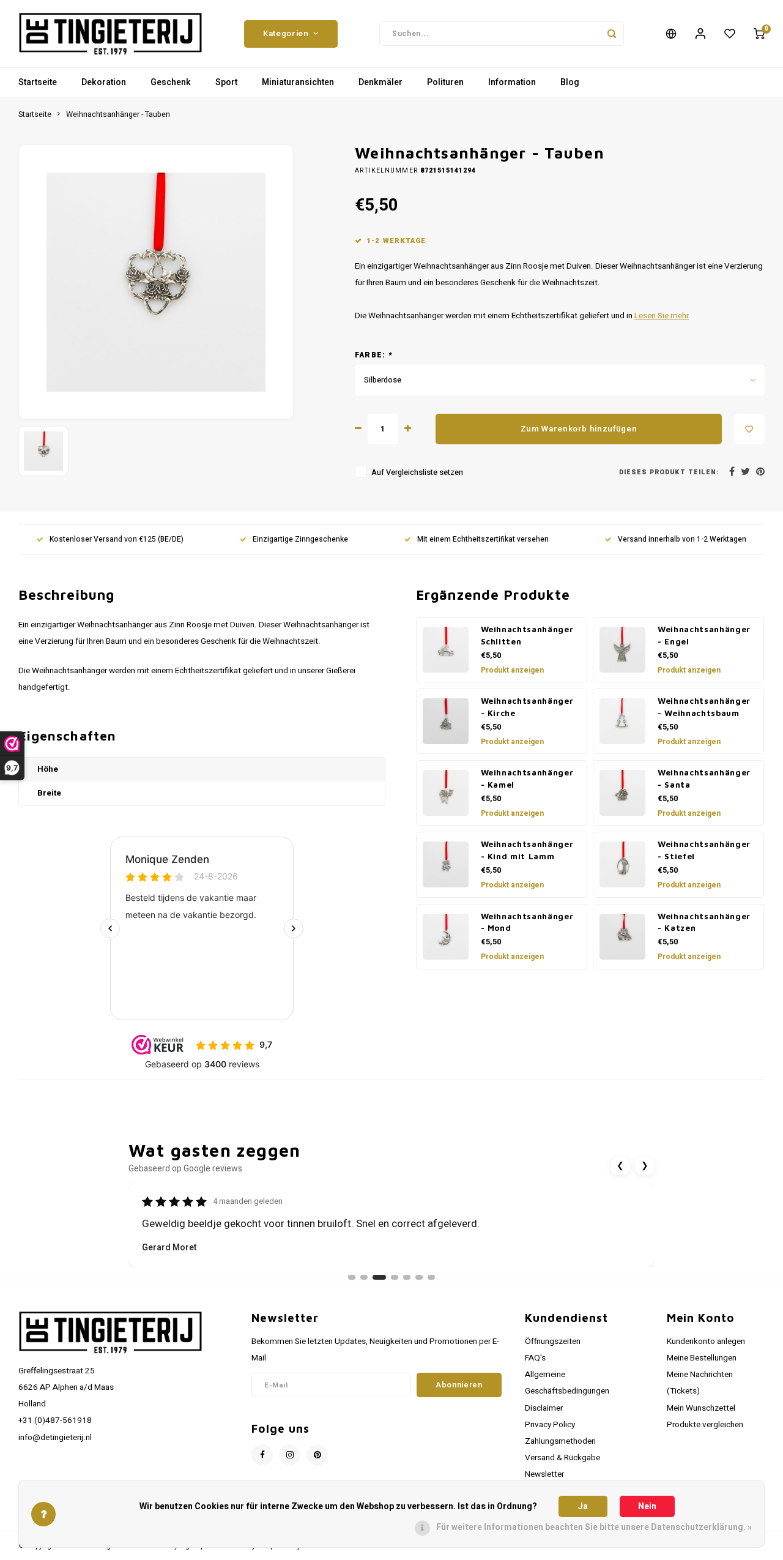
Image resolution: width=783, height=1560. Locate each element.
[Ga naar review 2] (364, 1277)
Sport (226, 82)
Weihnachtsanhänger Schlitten (527, 635)
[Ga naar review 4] (394, 1277)
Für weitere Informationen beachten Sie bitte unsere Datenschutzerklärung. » (594, 1527)
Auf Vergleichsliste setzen (417, 472)
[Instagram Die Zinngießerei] (289, 1455)
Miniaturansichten (298, 82)
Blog (569, 82)
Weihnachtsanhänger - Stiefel (704, 850)
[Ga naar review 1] (351, 1277)
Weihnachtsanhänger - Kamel (527, 778)
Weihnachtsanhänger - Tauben (118, 114)
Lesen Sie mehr (661, 316)
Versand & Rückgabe (562, 1458)
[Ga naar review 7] (431, 1277)
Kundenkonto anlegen (706, 1341)
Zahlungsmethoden (560, 1441)
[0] (759, 34)
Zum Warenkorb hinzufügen (579, 429)
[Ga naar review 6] (419, 1277)
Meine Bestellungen (702, 1358)
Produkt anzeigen (512, 670)
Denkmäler (380, 82)
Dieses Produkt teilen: (669, 472)
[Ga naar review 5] (406, 1277)
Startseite (37, 82)
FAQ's (535, 1358)
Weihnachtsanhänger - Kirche (527, 707)
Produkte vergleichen (705, 1425)
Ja (582, 1506)
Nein (647, 1506)
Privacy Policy (550, 1425)
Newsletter (544, 1474)
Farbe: (374, 355)
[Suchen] (611, 33)
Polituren (445, 82)
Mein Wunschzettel (701, 1408)
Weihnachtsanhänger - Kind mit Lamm (527, 850)
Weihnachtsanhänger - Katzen (704, 922)
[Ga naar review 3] (379, 1277)
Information (512, 82)
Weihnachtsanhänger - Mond (527, 922)
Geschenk (170, 82)
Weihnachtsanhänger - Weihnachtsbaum (704, 707)
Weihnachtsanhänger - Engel (704, 635)
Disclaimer (544, 1408)
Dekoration (103, 82)
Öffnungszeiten (553, 1341)
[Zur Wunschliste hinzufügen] (749, 429)
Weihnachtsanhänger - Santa (704, 778)
